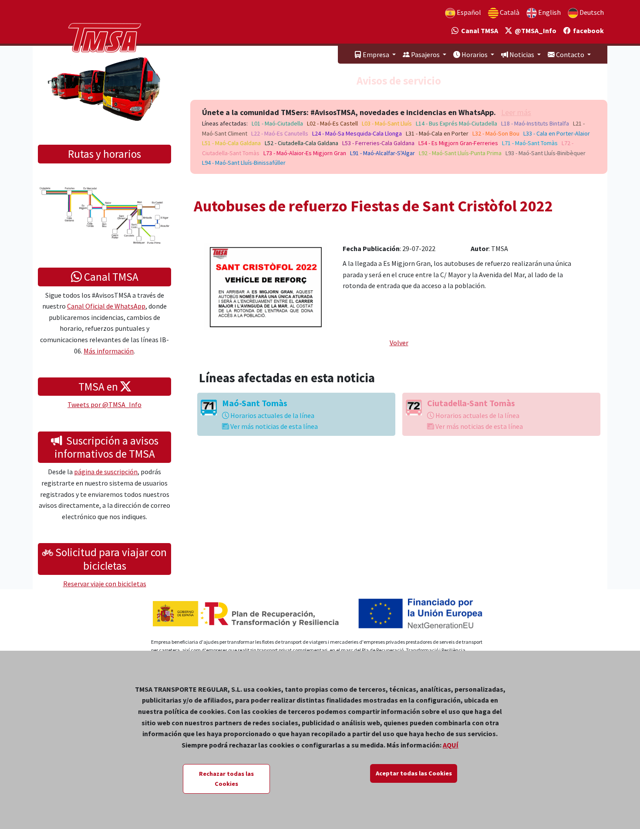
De (591, 12)
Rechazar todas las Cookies (226, 779)
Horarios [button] (474, 54)
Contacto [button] (570, 54)
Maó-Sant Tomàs (254, 403)
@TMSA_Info (534, 30)
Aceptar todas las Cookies (414, 773)
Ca (509, 12)
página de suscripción (106, 471)
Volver (399, 342)
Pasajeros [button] (425, 54)
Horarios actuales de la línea (271, 415)
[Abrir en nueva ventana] (265, 286)
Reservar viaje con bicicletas (104, 583)
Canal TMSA (478, 30)
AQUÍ (450, 745)
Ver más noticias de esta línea (273, 426)
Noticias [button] (522, 54)
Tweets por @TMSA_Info (104, 404)
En (549, 12)
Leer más (516, 112)
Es (468, 12)
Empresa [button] (376, 54)
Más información (109, 351)
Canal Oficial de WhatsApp (106, 306)
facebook (587, 30)
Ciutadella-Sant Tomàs (471, 403)
